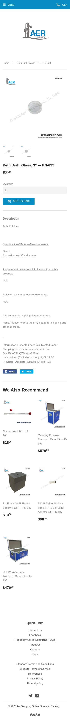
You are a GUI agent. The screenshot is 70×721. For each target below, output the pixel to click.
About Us (35, 644)
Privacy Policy (35, 678)
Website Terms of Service (35, 668)
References (35, 673)
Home (6, 63)
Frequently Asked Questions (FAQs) (35, 639)
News (35, 654)
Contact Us (35, 630)
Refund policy (35, 683)
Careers (35, 649)
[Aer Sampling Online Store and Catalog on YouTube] (37, 696)
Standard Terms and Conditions (35, 663)
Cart (64, 4)
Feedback (35, 634)
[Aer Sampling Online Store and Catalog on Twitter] (31, 696)
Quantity (8, 183)
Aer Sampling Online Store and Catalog (38, 706)
